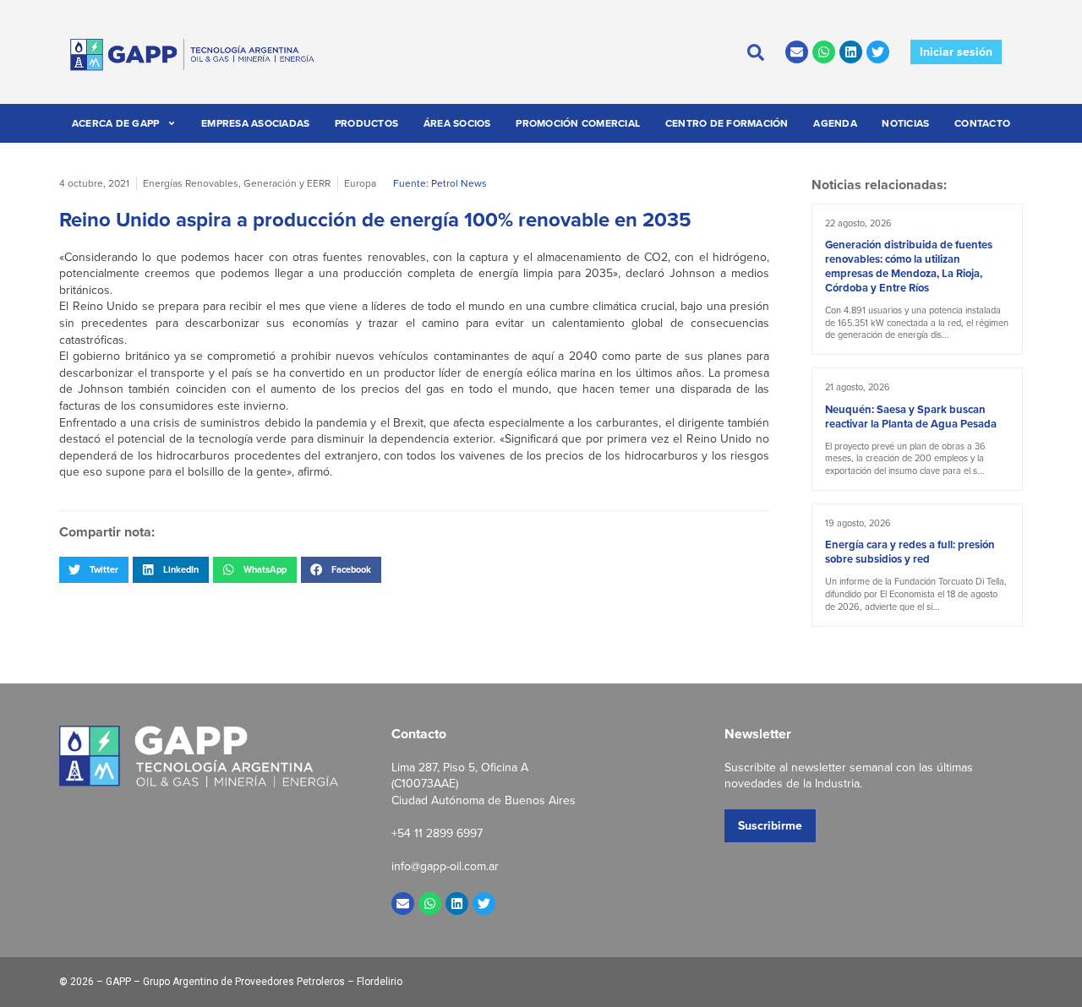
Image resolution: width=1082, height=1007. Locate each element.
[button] (93, 569)
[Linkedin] (850, 52)
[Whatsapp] (823, 52)
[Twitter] (877, 52)
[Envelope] (796, 52)
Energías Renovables (190, 183)
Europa (360, 183)
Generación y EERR (287, 183)
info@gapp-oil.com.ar (445, 865)
